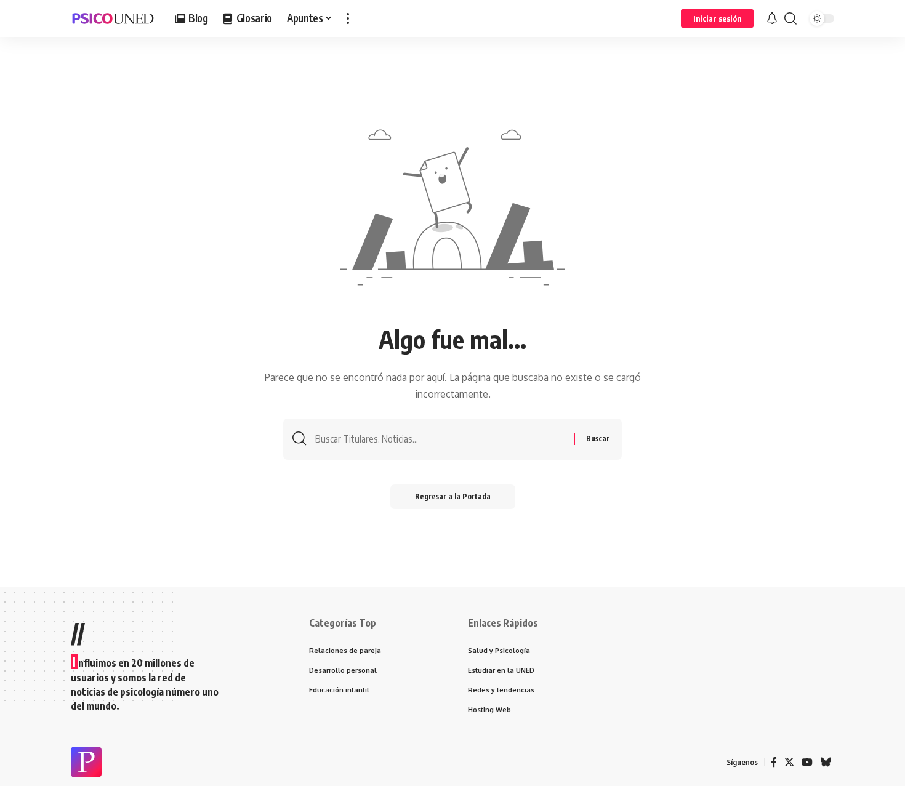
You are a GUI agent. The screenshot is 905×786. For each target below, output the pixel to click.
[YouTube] (807, 762)
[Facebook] (774, 762)
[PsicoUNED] (113, 18)
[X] (789, 762)
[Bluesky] (825, 762)
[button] (347, 18)
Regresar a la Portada (453, 496)
